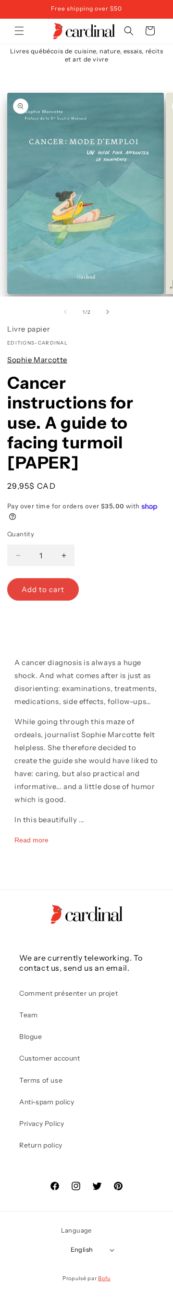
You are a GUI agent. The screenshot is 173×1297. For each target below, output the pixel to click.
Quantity (20, 534)
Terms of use (40, 1080)
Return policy (40, 1145)
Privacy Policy (41, 1123)
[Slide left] (65, 311)
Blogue (30, 1036)
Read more (31, 840)
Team (28, 1015)
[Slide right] (107, 311)
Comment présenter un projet (68, 993)
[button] (19, 30)
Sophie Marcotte (37, 359)
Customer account (49, 1058)
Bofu (104, 1278)
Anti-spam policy (46, 1102)
